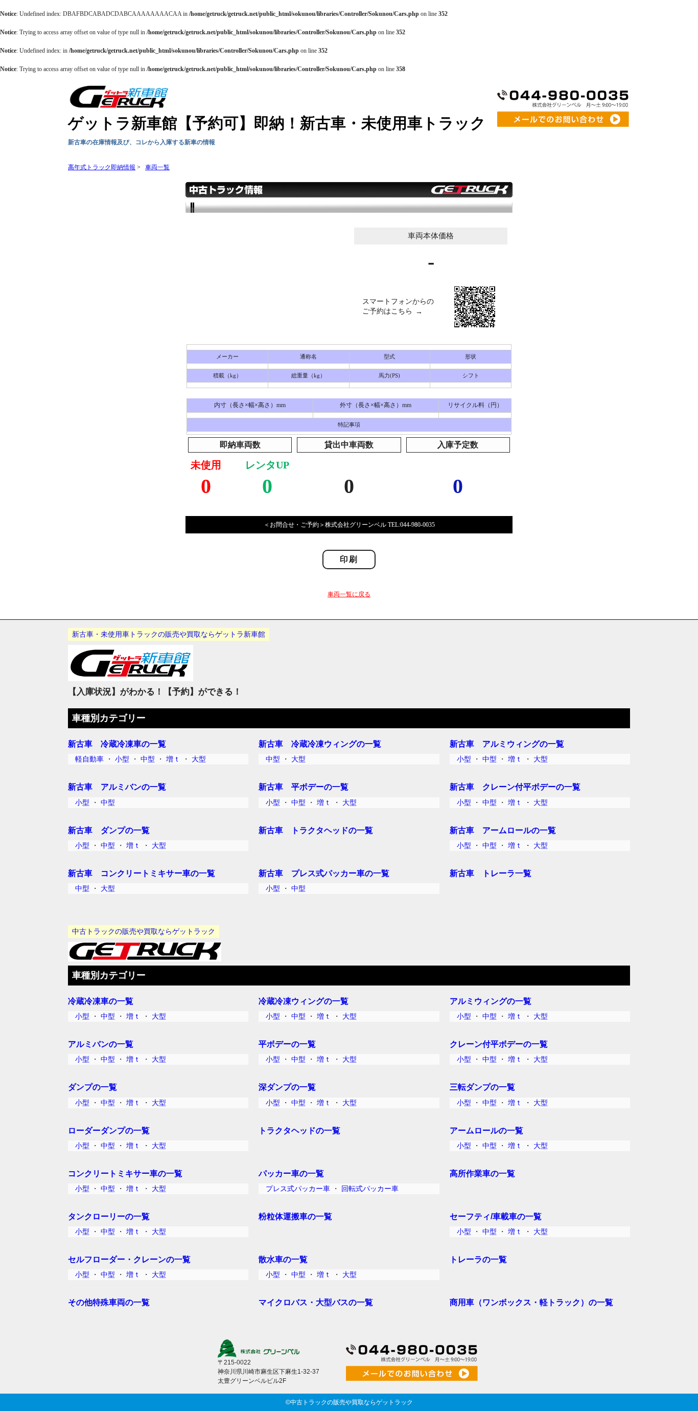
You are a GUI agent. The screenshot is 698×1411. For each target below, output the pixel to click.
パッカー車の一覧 (291, 1173)
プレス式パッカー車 (298, 1188)
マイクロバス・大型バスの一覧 (316, 1302)
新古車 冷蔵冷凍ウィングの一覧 (320, 743)
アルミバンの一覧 (100, 1043)
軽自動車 (89, 759)
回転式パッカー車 (370, 1188)
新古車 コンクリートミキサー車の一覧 (141, 873)
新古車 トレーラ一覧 (490, 873)
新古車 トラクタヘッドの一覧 (316, 830)
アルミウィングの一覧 (490, 1000)
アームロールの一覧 (486, 1130)
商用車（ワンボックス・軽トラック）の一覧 (531, 1302)
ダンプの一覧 (92, 1086)
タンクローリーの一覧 (109, 1216)
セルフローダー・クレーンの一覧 (129, 1259)
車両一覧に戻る (349, 594)
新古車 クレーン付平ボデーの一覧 (515, 786)
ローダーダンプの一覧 (109, 1130)
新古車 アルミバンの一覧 (117, 786)
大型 (199, 759)
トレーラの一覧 (478, 1259)
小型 (122, 759)
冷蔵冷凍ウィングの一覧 (303, 1000)
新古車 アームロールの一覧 (503, 830)
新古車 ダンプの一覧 (109, 830)
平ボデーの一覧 (287, 1043)
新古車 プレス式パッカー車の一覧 (324, 873)
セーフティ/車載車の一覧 (496, 1216)
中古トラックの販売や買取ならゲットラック (351, 1402)
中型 (148, 759)
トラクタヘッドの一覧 (299, 1130)
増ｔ (173, 759)
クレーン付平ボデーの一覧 (499, 1043)
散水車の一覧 (283, 1259)
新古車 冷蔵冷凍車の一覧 (117, 743)
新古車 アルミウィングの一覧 (507, 743)
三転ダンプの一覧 (482, 1086)
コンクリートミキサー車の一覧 (125, 1173)
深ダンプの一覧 (287, 1086)
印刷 (349, 559)
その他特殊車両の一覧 (109, 1302)
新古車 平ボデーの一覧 (303, 786)
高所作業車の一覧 (482, 1173)
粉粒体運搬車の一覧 (295, 1216)
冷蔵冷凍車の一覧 (100, 1000)
